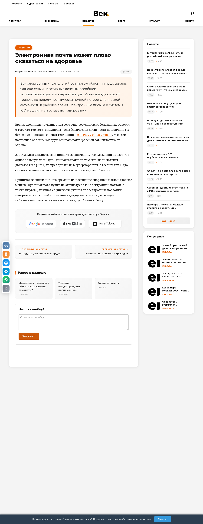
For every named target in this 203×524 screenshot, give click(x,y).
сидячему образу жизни (94, 135)
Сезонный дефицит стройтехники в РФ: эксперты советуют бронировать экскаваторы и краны (168, 189)
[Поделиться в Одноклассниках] (6, 254)
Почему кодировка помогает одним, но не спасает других (165, 122)
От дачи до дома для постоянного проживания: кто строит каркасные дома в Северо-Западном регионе (168, 172)
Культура (154, 21)
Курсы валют (35, 3)
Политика (15, 21)
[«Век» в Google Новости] (41, 224)
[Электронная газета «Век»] (101, 13)
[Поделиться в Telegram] (6, 271)
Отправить (29, 336)
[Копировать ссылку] (6, 288)
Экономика (52, 21)
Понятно (162, 519)
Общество (88, 21)
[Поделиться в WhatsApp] (6, 279)
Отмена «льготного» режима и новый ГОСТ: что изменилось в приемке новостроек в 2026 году (168, 88)
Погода (53, 3)
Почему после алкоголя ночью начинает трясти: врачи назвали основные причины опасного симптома (167, 71)
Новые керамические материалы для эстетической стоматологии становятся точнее (168, 139)
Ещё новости (168, 221)
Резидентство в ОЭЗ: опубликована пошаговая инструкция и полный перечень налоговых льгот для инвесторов (168, 156)
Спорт (121, 21)
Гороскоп (69, 3)
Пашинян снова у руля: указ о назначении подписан (165, 105)
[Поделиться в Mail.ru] (6, 262)
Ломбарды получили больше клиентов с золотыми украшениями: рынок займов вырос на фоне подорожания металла (165, 206)
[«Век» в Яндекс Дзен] (72, 224)
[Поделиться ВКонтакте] (6, 245)
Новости (16, 3)
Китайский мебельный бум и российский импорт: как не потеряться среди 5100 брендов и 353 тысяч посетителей (168, 54)
